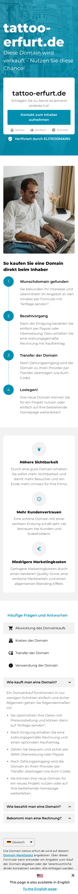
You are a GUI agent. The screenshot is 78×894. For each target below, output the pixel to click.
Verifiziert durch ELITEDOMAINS (42, 139)
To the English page (40, 889)
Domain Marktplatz (18, 855)
